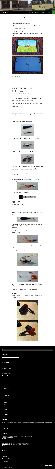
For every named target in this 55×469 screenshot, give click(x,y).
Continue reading (16, 76)
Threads (5, 407)
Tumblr (5, 409)
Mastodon (6, 402)
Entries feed (4, 456)
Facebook (6, 390)
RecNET (3, 445)
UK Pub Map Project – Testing (8, 373)
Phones (28, 85)
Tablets (21, 23)
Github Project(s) (5, 438)
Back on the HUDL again (26, 25)
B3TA (5, 388)
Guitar (21, 85)
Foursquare (6, 395)
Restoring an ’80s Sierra (7, 368)
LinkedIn (6, 400)
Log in (3, 453)
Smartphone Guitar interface (23, 89)
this (8, 388)
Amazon (3, 423)
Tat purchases (27, 23)
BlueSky (5, 385)
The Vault (43, 12)
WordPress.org (5, 461)
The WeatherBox (5, 375)
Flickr (5, 393)
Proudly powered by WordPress (7, 467)
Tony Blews (5, 12)
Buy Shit (36, 12)
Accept (48, 465)
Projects (32, 85)
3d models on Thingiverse (7, 437)
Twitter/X (6, 411)
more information (40, 465)
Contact (49, 12)
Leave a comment (26, 93)
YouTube (6, 414)
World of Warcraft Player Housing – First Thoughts (12, 370)
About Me (31, 12)
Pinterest (6, 404)
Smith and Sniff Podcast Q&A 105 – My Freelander (12, 366)
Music (24, 85)
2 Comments (22, 28)
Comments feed (5, 458)
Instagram (6, 397)
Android (13, 23)
